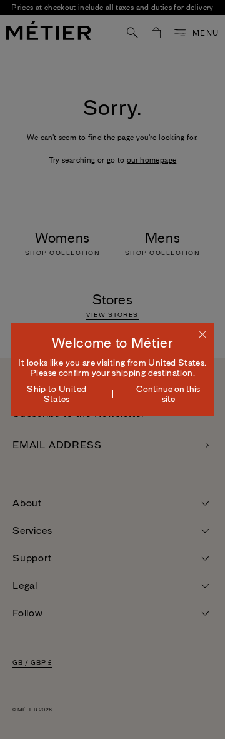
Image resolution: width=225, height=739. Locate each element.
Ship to (56, 394)
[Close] (202, 334)
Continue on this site (168, 394)
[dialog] (112, 369)
